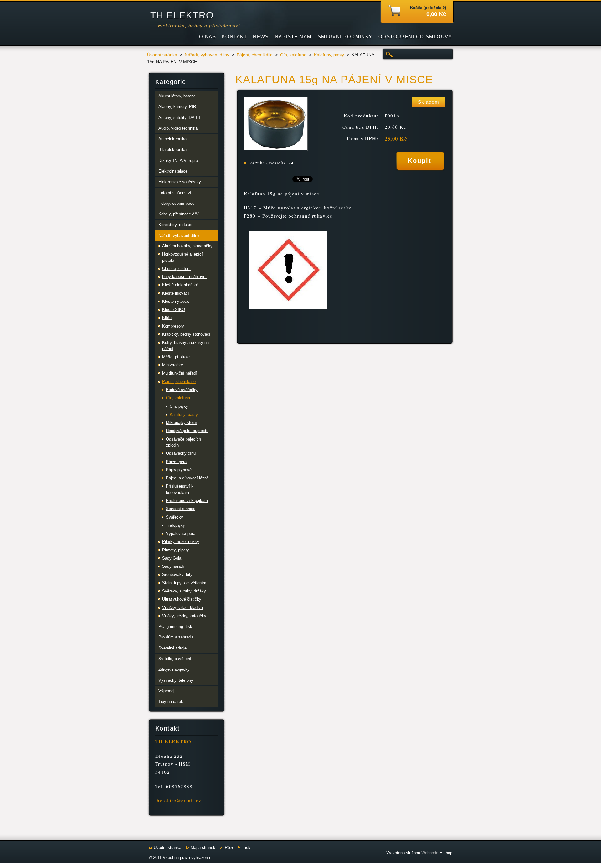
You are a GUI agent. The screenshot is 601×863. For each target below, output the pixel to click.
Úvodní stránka (162, 55)
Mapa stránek (203, 847)
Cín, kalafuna (293, 55)
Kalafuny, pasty (329, 55)
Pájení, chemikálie (255, 55)
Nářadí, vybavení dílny (207, 55)
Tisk (246, 847)
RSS (229, 847)
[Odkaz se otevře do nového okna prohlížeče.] (276, 149)
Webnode (429, 852)
